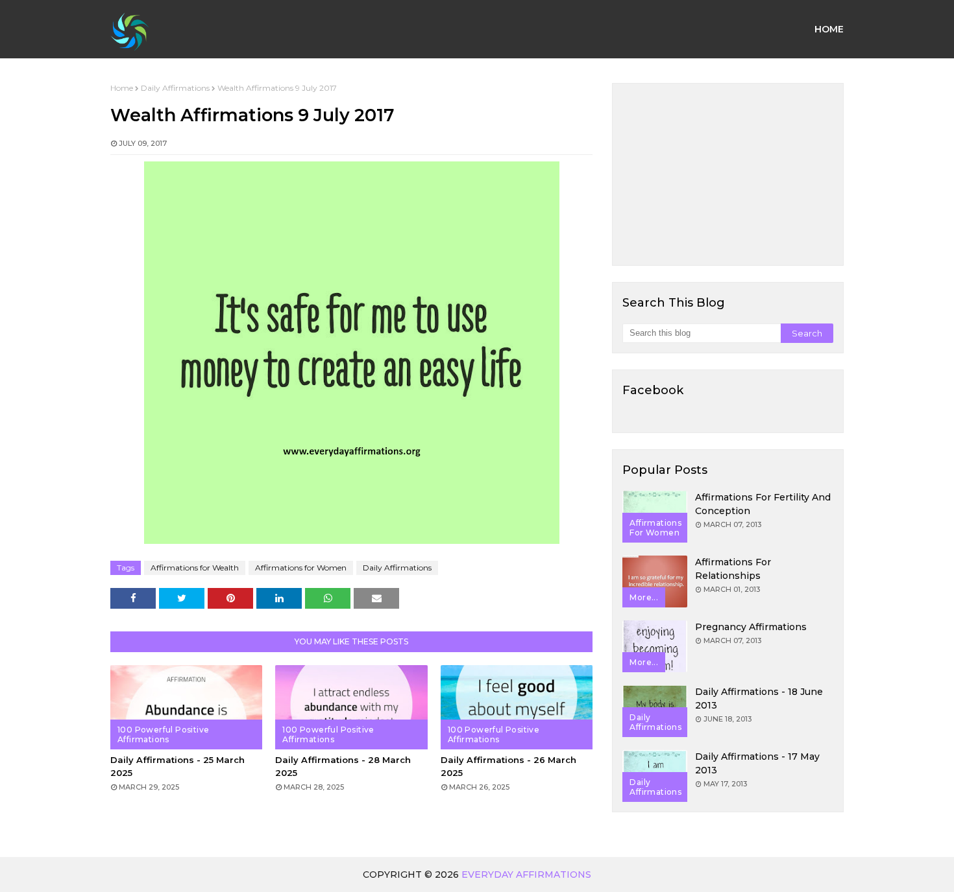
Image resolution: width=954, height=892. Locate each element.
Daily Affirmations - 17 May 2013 (757, 763)
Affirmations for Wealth (195, 567)
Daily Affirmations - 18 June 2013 (759, 698)
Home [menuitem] (829, 29)
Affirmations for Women (301, 567)
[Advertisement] (727, 174)
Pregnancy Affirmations (751, 627)
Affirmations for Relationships (733, 568)
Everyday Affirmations (526, 874)
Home (121, 88)
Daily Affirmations (175, 88)
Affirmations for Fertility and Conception (763, 504)
